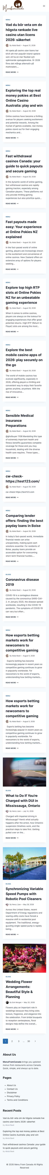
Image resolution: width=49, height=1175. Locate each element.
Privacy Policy (13, 1096)
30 (28, 1041)
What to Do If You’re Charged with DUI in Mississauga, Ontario (23, 801)
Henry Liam (16, 811)
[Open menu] (44, 6)
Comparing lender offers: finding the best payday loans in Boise (24, 521)
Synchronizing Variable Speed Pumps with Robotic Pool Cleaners (24, 894)
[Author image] (7, 45)
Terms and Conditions (17, 1100)
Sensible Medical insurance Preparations (20, 421)
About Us (11, 1085)
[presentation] (24, 772)
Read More (12, 72)
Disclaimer (12, 1092)
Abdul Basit (16, 45)
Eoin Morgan (17, 1002)
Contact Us (12, 1089)
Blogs (8, 574)
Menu (8, 20)
